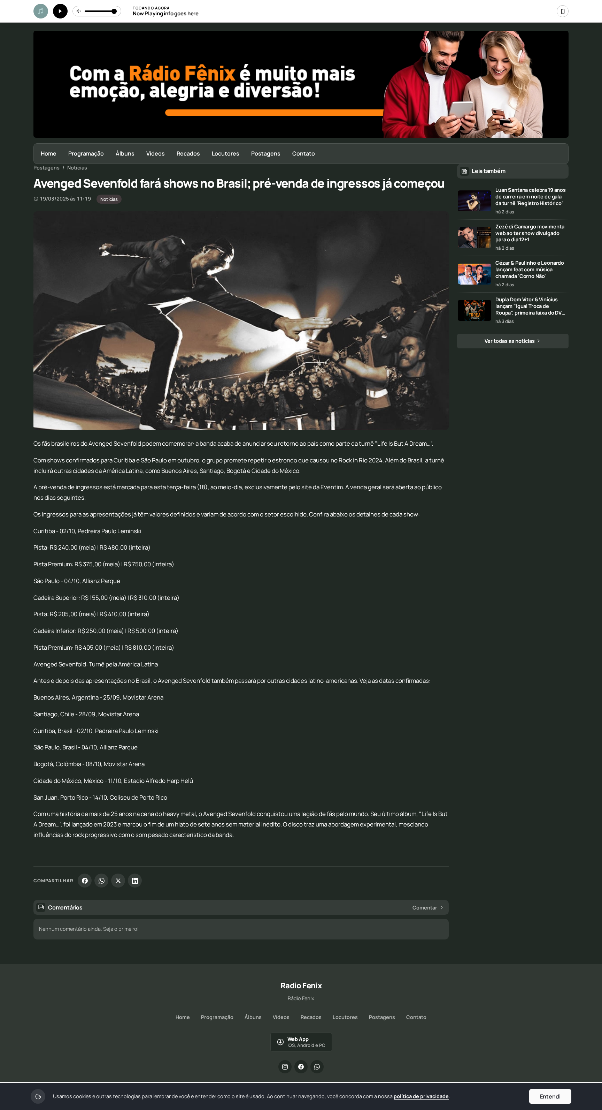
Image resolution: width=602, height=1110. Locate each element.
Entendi (550, 1096)
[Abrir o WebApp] (563, 11)
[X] (118, 881)
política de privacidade (421, 1096)
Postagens (265, 153)
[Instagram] (285, 1066)
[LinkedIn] (135, 881)
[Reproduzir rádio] (60, 11)
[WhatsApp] (101, 881)
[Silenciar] (79, 11)
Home (48, 153)
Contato (303, 153)
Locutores (225, 153)
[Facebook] (85, 881)
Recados (188, 153)
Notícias (77, 167)
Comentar (424, 907)
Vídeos (155, 153)
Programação (86, 153)
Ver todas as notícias (510, 341)
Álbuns (125, 153)
